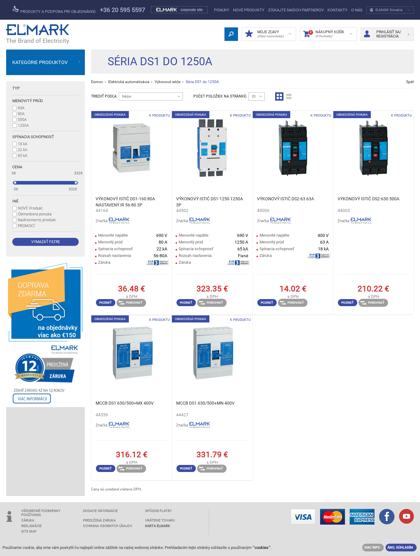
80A (21, 113)
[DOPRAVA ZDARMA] (45, 302)
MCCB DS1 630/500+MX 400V (125, 403)
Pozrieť (105, 302)
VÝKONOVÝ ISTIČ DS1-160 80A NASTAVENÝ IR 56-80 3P (125, 201)
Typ (16, 88)
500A (22, 119)
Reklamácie (31, 526)
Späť (410, 82)
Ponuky (221, 10)
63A (21, 107)
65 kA (22, 155)
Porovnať (134, 302)
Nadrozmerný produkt (37, 219)
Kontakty (337, 10)
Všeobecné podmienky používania (41, 513)
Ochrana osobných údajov (107, 526)
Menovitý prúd (27, 100)
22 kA (22, 149)
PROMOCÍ (26, 225)
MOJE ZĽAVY (270, 34)
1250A (23, 125)
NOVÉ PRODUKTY (248, 10)
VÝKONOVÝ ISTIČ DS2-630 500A (368, 198)
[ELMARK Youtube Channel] (406, 517)
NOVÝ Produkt (30, 208)
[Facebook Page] (386, 517)
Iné (15, 201)
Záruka (27, 520)
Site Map (29, 532)
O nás (357, 10)
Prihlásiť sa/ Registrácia (388, 34)
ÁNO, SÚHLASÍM (400, 548)
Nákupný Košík (327, 34)
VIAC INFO (372, 548)
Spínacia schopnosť (33, 136)
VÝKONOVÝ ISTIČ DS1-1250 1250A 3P (209, 201)
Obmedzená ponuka (35, 213)
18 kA (22, 143)
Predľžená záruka (99, 520)
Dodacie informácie (100, 511)
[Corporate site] (179, 10)
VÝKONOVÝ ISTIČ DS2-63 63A (285, 198)
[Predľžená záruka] (45, 374)
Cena (17, 167)
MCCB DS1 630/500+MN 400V (205, 403)
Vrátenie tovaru (160, 520)
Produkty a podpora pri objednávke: (57, 11)
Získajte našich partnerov (296, 10)
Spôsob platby (158, 511)
